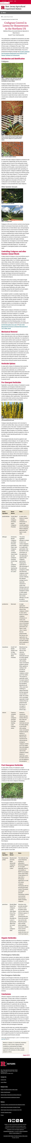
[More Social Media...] (21, 1120)
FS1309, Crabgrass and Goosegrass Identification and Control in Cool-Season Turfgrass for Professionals (15, 53)
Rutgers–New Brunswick (5, 1092)
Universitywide (4, 1)
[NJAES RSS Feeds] (17, 1120)
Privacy (2, 1115)
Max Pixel (3, 1039)
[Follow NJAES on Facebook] (9, 1120)
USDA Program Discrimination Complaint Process (10, 1107)
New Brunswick (10, 1)
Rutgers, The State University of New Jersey (9, 1089)
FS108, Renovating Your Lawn (9, 324)
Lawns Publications (8, 16)
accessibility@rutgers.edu (8, 1131)
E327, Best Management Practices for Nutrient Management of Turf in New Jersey (14, 326)
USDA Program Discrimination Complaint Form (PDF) (11, 1109)
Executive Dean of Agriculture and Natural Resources (11, 1094)
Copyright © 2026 (7, 1135)
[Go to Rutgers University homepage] (3, 7)
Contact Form (3, 1079)
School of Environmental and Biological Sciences (10, 1097)
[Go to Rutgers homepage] (8, 1065)
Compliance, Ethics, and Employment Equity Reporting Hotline (13, 1104)
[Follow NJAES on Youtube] (13, 1120)
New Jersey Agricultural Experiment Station (15, 7)
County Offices (3, 1082)
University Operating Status (6, 1112)
